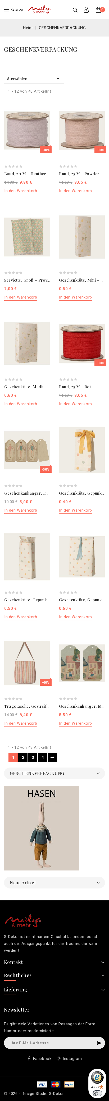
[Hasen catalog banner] (41, 828)
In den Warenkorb (20, 190)
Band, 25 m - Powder (79, 173)
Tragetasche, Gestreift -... (29, 706)
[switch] (97, 1093)
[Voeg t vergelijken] (43, 107)
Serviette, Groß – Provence (30, 280)
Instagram (72, 1058)
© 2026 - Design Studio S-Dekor (34, 1093)
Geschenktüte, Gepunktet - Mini (34, 599)
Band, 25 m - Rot (75, 386)
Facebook (42, 1058)
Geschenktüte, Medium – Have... (35, 386)
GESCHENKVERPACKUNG (37, 773)
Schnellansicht (43, 116)
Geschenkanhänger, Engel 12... (33, 493)
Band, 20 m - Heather (25, 173)
